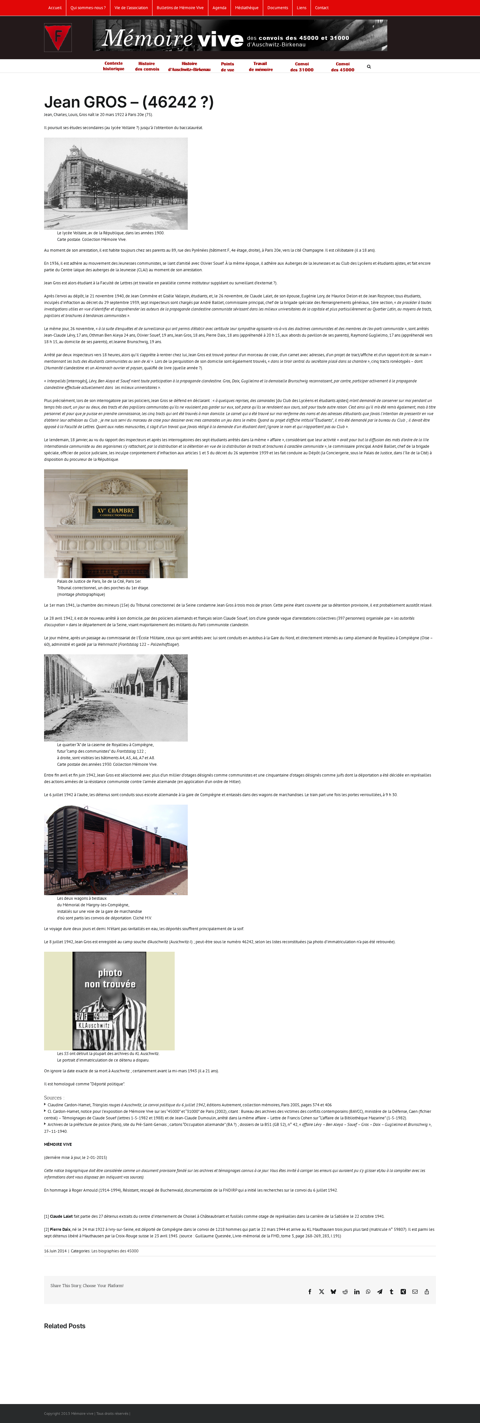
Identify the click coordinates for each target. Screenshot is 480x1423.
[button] (369, 66)
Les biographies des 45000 (114, 1251)
